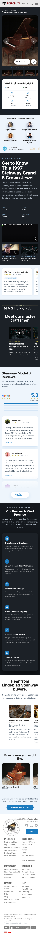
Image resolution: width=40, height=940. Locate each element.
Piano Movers (27, 889)
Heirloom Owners (28, 877)
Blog (6, 897)
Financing (25, 892)
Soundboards (9, 875)
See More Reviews (18, 495)
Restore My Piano (11, 842)
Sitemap (12, 917)
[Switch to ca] (9, 932)
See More (8, 442)
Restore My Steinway (12, 847)
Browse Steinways (29, 860)
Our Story (25, 886)
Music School (27, 894)
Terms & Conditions (29, 914)
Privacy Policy (8, 914)
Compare (7, 877)
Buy (31, 3)
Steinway (13, 10)
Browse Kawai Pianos (27, 846)
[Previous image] (6, 41)
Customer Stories (28, 869)
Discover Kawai (10, 902)
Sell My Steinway (10, 850)
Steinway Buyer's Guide (10, 887)
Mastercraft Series (11, 869)
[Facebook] (26, 825)
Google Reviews (28, 872)
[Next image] (34, 41)
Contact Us (32, 831)
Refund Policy (18, 914)
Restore (25, 3)
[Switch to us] (5, 932)
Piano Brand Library (11, 899)
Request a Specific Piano (20, 807)
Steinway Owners (28, 875)
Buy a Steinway (10, 845)
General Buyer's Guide (12, 891)
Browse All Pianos (28, 842)
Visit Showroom (10, 856)
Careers (6, 917)
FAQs (6, 894)
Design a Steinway (11, 853)
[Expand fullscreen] (34, 62)
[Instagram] (31, 825)
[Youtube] (36, 825)
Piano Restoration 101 (12, 872)
